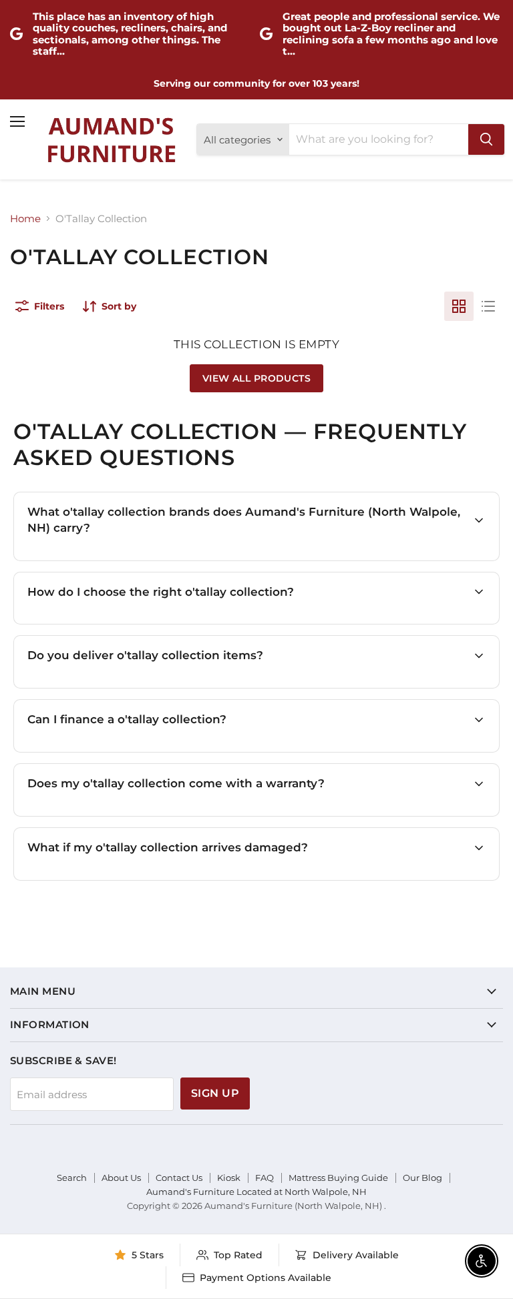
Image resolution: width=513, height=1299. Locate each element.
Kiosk (228, 1177)
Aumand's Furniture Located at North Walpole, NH (256, 1191)
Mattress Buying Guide (338, 1177)
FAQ (264, 1177)
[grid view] (459, 306)
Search (72, 1177)
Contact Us (179, 1177)
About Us (121, 1177)
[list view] (488, 306)
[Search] (486, 139)
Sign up (215, 1093)
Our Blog (422, 1177)
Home (25, 218)
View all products (256, 378)
